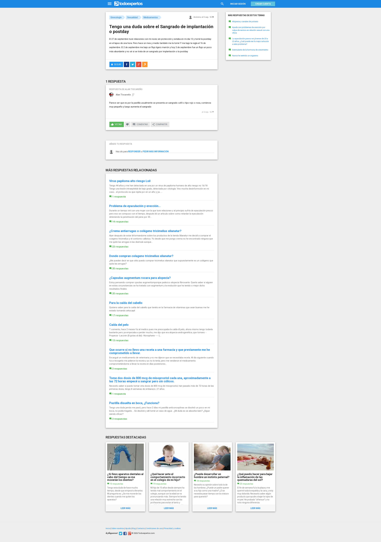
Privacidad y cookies (172, 528)
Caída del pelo (119, 325)
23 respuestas (120, 246)
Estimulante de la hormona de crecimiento (250, 50)
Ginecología (116, 17)
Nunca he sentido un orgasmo (245, 55)
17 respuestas (120, 315)
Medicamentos (151, 17)
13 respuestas (120, 340)
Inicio (108, 528)
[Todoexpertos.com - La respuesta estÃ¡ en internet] (128, 3)
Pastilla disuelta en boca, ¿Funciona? (134, 403)
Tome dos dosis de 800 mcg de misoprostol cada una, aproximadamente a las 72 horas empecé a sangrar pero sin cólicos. (160, 379)
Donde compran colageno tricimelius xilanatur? (141, 256)
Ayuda (128, 528)
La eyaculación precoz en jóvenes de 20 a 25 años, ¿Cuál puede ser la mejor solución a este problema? (250, 41)
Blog (134, 528)
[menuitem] (126, 64)
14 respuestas (120, 221)
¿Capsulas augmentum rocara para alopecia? (140, 278)
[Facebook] (125, 533)
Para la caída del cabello (125, 303)
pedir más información (156, 151)
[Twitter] (120, 533)
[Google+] (129, 533)
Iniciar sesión (238, 4)
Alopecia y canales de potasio (245, 21)
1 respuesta (119, 196)
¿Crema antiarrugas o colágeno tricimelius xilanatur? (145, 231)
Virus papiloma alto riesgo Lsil (129, 181)
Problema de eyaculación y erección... (135, 206)
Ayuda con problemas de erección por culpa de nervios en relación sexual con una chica (250, 30)
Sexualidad (132, 17)
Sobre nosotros (117, 528)
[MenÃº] (110, 4)
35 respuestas (120, 268)
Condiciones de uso (154, 528)
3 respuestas (119, 368)
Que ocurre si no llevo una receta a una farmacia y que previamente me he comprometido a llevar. (159, 351)
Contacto (141, 528)
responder (134, 151)
